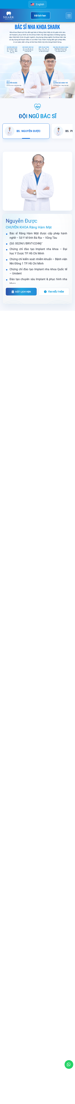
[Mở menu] (68, 15)
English (40, 4)
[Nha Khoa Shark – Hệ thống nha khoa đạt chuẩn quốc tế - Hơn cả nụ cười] (9, 15)
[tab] (26, 131)
